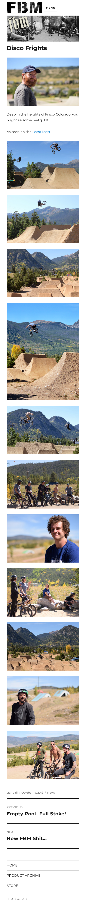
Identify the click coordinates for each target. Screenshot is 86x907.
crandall (12, 792)
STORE (12, 886)
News (51, 792)
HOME (12, 865)
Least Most (41, 132)
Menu (50, 7)
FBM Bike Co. (16, 899)
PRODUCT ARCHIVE (23, 876)
